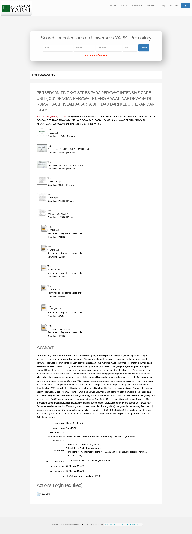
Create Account (47, 75)
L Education (71, 444)
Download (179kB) (56, 217)
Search (144, 48)
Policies (174, 5)
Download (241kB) (56, 237)
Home (113, 5)
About (124, 5)
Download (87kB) (55, 316)
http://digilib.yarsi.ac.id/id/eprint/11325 (84, 476)
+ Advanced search (96, 55)
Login (185, 5)
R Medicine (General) (90, 448)
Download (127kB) (56, 257)
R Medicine (71, 448)
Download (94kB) (55, 185)
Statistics (151, 5)
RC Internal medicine (90, 452)
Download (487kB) (56, 296)
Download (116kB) (56, 136)
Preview (71, 136)
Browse (138, 5)
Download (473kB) (56, 336)
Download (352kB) (56, 169)
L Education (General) (90, 444)
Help (163, 5)
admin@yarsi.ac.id (101, 460)
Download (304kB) (56, 276)
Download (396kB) (56, 152)
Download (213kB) (56, 201)
